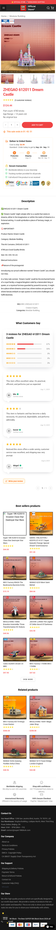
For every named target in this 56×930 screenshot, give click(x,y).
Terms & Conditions (9, 845)
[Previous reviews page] (38, 488)
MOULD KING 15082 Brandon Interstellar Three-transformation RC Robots (14, 624)
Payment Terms (8, 872)
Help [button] (51, 927)
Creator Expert (32, 308)
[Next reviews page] (50, 488)
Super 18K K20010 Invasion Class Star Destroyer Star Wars (14, 540)
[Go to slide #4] (48, 79)
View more (28, 679)
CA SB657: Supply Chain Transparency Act (19, 856)
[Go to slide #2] (21, 79)
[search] (48, 7)
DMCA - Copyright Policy (11, 853)
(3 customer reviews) (23, 100)
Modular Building (17, 16)
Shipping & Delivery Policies (13, 868)
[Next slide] (51, 46)
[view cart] (52, 7)
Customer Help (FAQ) (10, 883)
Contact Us (6, 879)
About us (5, 842)
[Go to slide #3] (34, 79)
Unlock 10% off (5, 918)
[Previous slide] (5, 46)
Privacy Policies (8, 849)
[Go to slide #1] (7, 79)
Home (4, 16)
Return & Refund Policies (12, 876)
